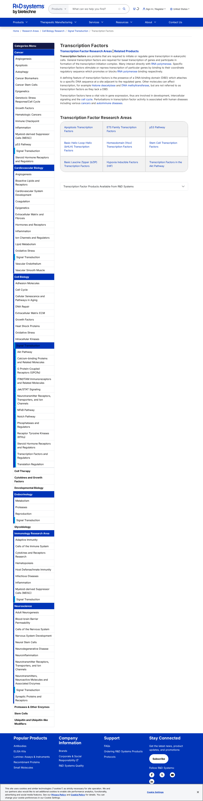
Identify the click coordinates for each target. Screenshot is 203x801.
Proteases (21, 507)
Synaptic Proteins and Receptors (28, 698)
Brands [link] (63, 750)
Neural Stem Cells (26, 642)
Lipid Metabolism (25, 244)
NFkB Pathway (26, 410)
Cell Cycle (21, 289)
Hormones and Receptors (30, 224)
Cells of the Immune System (32, 546)
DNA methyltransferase (135, 85)
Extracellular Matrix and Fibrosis (29, 216)
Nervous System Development (33, 635)
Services (94, 22)
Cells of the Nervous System (32, 629)
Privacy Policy (58, 794)
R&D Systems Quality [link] (71, 765)
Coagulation (22, 201)
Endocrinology (23, 494)
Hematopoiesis (24, 563)
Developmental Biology (28, 487)
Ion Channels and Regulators (32, 237)
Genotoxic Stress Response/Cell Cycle (27, 99)
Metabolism (22, 500)
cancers (86, 103)
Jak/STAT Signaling (28, 389)
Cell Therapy (22, 471)
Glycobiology (22, 526)
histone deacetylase (103, 85)
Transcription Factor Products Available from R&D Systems (98, 186)
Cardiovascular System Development (29, 192)
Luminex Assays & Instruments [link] (32, 756)
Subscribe (159, 758)
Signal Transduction (78, 31)
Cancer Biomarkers (26, 78)
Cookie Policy (78, 794)
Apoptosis (21, 65)
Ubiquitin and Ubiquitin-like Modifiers (31, 721)
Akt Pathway (24, 351)
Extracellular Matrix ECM (30, 313)
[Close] (197, 792)
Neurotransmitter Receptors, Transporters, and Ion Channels (34, 399)
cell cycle (86, 99)
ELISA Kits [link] (20, 751)
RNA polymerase (161, 63)
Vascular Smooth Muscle (30, 270)
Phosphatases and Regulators (28, 424)
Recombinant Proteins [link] (27, 762)
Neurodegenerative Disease (31, 648)
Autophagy (21, 71)
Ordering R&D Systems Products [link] (123, 751)
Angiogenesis (23, 58)
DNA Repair (22, 306)
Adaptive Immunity (26, 539)
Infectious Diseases (26, 576)
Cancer (18, 52)
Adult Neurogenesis (27, 612)
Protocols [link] (109, 756)
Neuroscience (23, 606)
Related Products (126, 51)
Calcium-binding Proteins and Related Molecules (32, 360)
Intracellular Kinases (27, 339)
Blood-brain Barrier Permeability (26, 620)
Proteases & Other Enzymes (31, 707)
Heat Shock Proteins (27, 326)
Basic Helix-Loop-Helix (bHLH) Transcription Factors (78, 146)
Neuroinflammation (26, 655)
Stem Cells (21, 713)
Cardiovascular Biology (28, 167)
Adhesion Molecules (27, 283)
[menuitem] (16, 31)
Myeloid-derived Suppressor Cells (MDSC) (32, 135)
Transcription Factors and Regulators (32, 455)
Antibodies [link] (20, 746)
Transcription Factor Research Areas (86, 51)
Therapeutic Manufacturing (56, 22)
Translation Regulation (30, 464)
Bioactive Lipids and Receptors (27, 182)
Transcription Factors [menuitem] (102, 31)
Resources (122, 22)
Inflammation (23, 127)
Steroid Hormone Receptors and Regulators (32, 159)
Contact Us (175, 22)
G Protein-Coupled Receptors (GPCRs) (28, 370)
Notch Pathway (26, 416)
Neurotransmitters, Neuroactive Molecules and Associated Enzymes (31, 679)
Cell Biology (21, 276)
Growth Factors (24, 108)
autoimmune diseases (109, 103)
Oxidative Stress (25, 250)
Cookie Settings (155, 792)
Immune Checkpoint (27, 121)
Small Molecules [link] (23, 767)
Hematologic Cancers (28, 114)
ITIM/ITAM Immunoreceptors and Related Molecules (34, 380)
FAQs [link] (107, 746)
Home (16, 31)
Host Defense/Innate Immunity (33, 569)
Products (18, 22)
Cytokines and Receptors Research (30, 554)
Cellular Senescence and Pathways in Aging (30, 298)
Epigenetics (22, 91)
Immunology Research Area (31, 533)
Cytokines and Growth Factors (28, 479)
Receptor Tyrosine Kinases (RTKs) (33, 435)
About (148, 22)
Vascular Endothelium (28, 263)
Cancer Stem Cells (26, 84)
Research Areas (30, 31)
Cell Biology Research (53, 31)
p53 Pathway (23, 144)
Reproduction (23, 513)
